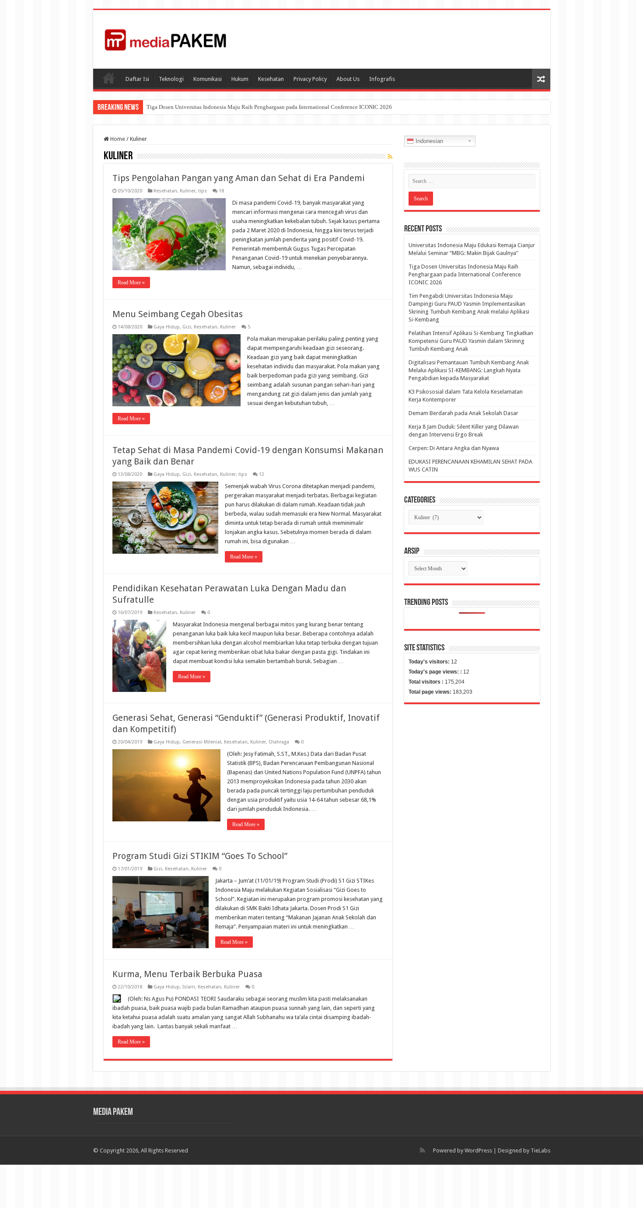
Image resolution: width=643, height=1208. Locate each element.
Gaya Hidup (167, 327)
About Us (348, 79)
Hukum (239, 79)
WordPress (478, 1150)
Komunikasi (207, 79)
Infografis (382, 79)
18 (221, 191)
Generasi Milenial (201, 742)
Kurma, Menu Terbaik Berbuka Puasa (187, 974)
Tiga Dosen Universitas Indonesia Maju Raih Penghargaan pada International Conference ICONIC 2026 (269, 107)
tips (202, 191)
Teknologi (171, 79)
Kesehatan (271, 79)
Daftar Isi (137, 79)
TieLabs (540, 1150)
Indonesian (428, 141)
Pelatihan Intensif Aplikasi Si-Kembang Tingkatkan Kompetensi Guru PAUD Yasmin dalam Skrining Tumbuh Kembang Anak (471, 341)
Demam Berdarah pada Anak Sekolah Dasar (463, 413)
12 (261, 474)
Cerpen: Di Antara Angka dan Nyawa (454, 448)
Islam (188, 987)
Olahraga (279, 742)
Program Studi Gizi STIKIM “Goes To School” (199, 856)
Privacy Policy (310, 79)
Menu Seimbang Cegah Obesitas (177, 314)
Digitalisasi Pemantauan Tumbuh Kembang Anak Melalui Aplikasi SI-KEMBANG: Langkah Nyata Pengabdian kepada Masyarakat (469, 370)
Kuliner (188, 191)
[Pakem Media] (165, 37)
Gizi (186, 327)
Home (117, 139)
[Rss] (422, 1150)
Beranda (109, 78)
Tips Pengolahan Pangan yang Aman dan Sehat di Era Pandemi (238, 178)
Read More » (131, 282)
